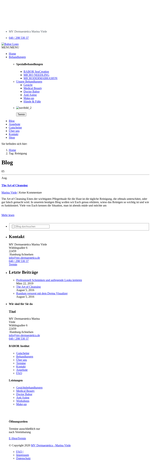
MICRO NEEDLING (36, 74)
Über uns (14, 130)
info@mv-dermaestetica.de (24, 257)
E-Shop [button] (13, 438)
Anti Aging (30, 94)
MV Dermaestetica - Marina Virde (51, 445)
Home (12, 53)
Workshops (22, 400)
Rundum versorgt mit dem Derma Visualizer (42, 293)
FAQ (19, 373)
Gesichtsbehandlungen (29, 387)
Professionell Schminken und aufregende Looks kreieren (49, 280)
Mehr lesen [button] (7, 215)
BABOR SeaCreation (36, 71)
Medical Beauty (33, 88)
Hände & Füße (32, 101)
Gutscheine (15, 127)
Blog (12, 120)
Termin (21, 114)
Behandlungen (17, 57)
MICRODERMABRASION (40, 78)
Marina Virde (9, 192)
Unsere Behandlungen (29, 81)
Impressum (22, 455)
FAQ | (19, 451)
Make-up (29, 98)
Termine (21, 363)
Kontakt (13, 134)
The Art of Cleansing (28, 286)
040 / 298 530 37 (19, 37)
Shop (12, 137)
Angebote (14, 124)
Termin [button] (13, 264)
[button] (10, 47)
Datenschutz (23, 458)
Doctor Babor (32, 91)
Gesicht (28, 84)
